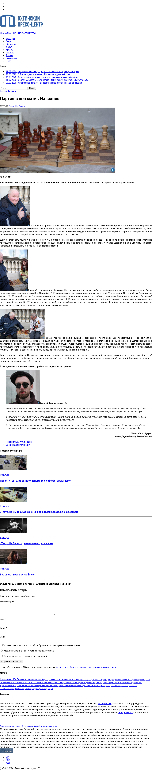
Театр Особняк (66, 683)
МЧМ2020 (93, 686)
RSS (8, 760)
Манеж (6, 689)
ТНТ (60, 679)
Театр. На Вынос (16, 106)
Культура (10, 38)
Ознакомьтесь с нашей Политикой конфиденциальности (28, 726)
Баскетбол (37, 683)
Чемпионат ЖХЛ (125, 679)
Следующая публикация (18, 444)
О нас (8, 61)
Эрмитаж (104, 683)
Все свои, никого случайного (17, 574)
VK (7, 757)
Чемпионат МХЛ (35, 679)
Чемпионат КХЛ (9, 679)
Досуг (9, 47)
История (10, 52)
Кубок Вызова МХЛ (24, 686)
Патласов (67, 686)
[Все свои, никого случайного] (13, 563)
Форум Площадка (125, 686)
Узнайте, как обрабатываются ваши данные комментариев (86, 666)
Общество (11, 44)
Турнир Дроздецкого (109, 679)
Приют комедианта (131, 683)
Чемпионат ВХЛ (69, 679)
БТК (16, 689)
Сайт (2, 636)
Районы (9, 55)
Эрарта (111, 683)
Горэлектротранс (43, 686)
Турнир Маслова (93, 679)
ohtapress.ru (104, 703)
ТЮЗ (72, 686)
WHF (62, 686)
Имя (2, 619)
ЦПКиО (121, 683)
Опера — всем (85, 686)
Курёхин (56, 683)
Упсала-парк (76, 683)
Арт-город (14, 686)
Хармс (116, 683)
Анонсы (9, 49)
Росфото (7, 686)
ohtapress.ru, (125, 712)
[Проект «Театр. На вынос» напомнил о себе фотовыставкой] (13, 469)
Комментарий (7, 601)
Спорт (9, 41)
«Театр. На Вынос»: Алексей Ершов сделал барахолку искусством (39, 512)
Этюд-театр (96, 683)
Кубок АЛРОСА (114, 686)
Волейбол (22, 679)
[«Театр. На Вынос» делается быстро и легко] (13, 532)
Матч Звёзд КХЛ (23, 689)
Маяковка (77, 686)
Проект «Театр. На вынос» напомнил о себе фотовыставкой (35, 480)
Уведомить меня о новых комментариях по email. (29, 650)
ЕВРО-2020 (28, 683)
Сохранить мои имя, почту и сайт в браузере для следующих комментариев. (42, 645)
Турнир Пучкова (50, 679)
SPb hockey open (55, 686)
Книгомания (11, 58)
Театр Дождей (48, 689)
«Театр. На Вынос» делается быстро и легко (26, 543)
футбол (135, 679)
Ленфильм (39, 689)
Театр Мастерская (103, 686)
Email (3, 627)
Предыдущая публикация (19, 441)
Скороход (12, 689)
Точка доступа (86, 683)
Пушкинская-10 (47, 683)
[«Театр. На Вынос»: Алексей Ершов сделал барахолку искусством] (13, 500)
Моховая (34, 686)
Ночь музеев (81, 679)
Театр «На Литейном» (15, 683)
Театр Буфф (32, 689)
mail (8, 763)
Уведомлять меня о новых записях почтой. (25, 655)
